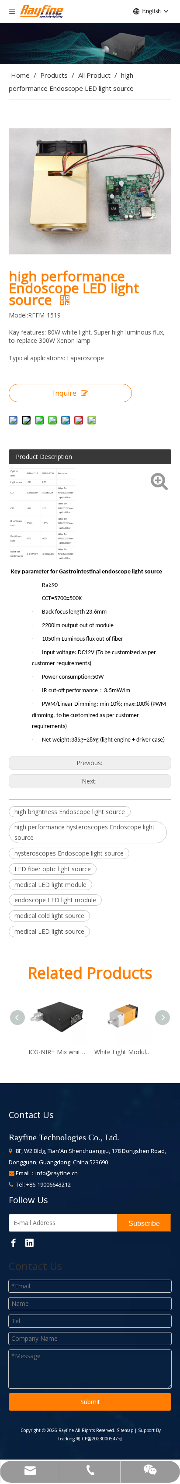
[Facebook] (13, 1242)
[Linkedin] (29, 1242)
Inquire (64, 393)
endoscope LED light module (55, 900)
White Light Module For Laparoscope (123, 1052)
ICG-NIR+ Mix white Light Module (57, 1052)
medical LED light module (50, 884)
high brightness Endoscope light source (69, 812)
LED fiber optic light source (52, 869)
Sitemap (124, 1430)
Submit (90, 1402)
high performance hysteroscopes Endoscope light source (84, 832)
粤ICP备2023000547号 (99, 1439)
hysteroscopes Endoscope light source (69, 853)
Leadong (66, 1439)
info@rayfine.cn (56, 1173)
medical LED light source (49, 931)
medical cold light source (49, 915)
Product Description (44, 456)
